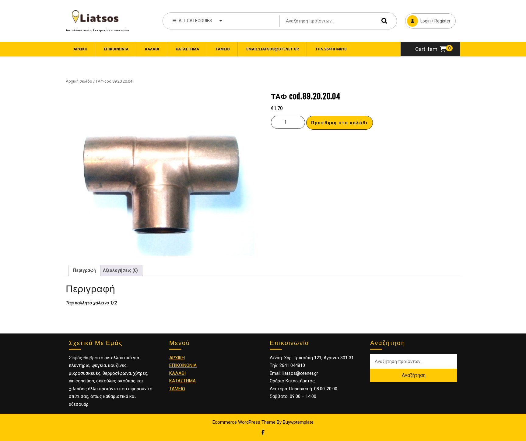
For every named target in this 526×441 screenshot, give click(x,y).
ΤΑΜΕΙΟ (177, 388)
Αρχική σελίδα (79, 81)
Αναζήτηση (383, 20)
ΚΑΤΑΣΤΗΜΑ (182, 381)
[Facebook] (263, 432)
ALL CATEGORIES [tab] (195, 20)
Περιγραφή (84, 270)
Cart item (426, 49)
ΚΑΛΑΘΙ (177, 373)
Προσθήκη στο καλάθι (339, 122)
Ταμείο (223, 49)
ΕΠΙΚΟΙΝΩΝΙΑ (116, 49)
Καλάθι (152, 49)
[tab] (84, 270)
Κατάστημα (187, 49)
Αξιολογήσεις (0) (120, 270)
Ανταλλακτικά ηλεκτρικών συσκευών (97, 30)
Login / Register (428, 18)
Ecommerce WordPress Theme (243, 422)
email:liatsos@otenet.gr (272, 49)
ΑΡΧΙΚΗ (177, 358)
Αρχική (80, 49)
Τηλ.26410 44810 (330, 49)
